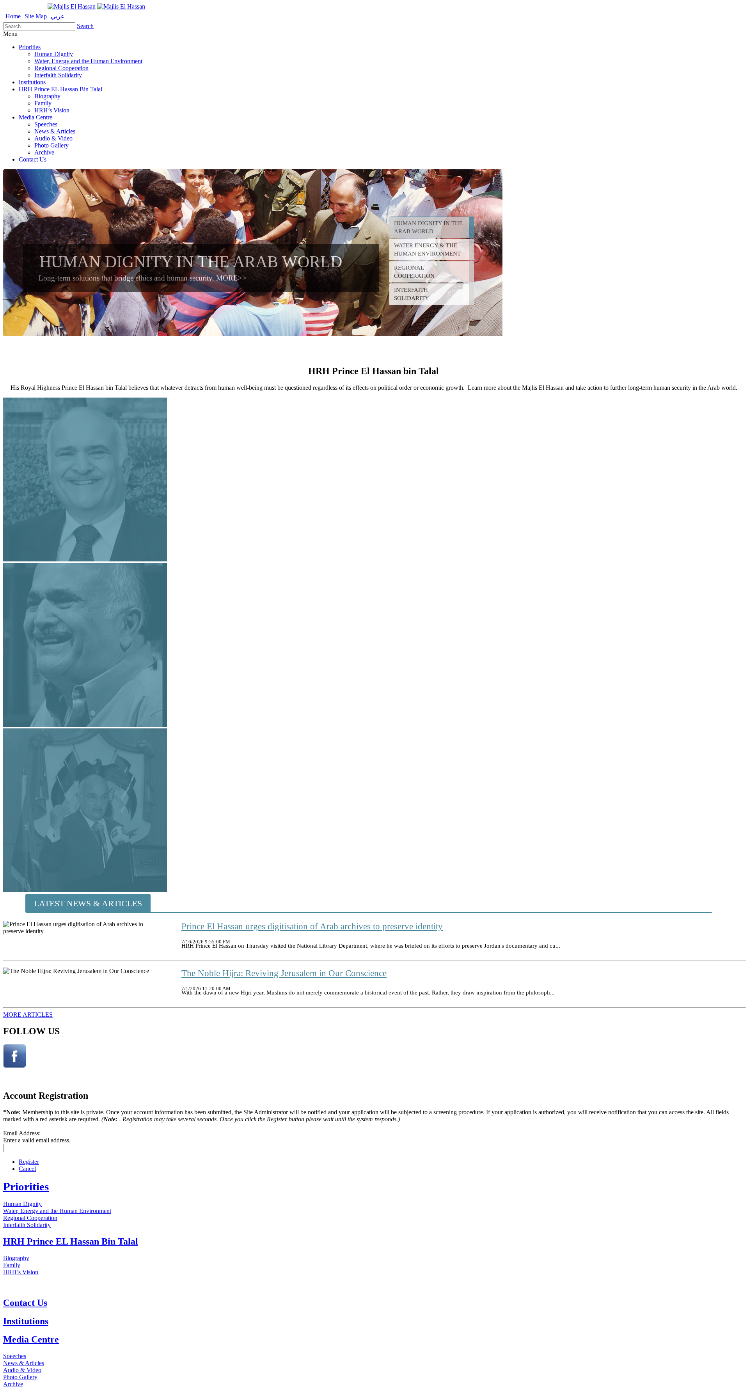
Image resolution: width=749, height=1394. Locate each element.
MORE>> (231, 278)
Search (85, 26)
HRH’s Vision (51, 110)
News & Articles (54, 131)
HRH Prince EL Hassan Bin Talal (60, 89)
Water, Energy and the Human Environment (88, 61)
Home (13, 16)
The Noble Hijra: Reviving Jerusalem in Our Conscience (284, 973)
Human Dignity (53, 54)
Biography (47, 96)
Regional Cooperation (61, 68)
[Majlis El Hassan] (72, 6)
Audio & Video (53, 138)
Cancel (27, 1168)
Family (42, 103)
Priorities (30, 47)
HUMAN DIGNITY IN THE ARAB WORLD (190, 261)
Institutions (32, 82)
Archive (44, 152)
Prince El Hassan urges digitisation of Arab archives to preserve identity (312, 926)
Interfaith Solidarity (58, 75)
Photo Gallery (51, 145)
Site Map (36, 16)
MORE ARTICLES (28, 1014)
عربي (58, 16)
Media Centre (35, 117)
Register (29, 1161)
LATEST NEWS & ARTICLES (88, 903)
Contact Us (32, 159)
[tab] (431, 227)
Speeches (45, 124)
